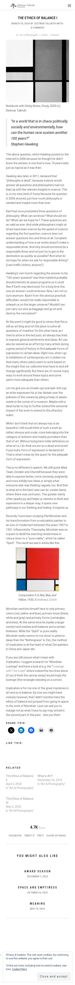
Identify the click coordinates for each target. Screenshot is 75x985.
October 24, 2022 (37, 892)
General (55, 34)
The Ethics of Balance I (37, 18)
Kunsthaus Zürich (46, 599)
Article (44, 34)
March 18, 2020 (20, 23)
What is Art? (45, 776)
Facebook (15, 835)
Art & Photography (29, 34)
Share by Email (56, 835)
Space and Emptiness (37, 887)
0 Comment (37, 27)
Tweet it (29, 835)
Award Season (37, 871)
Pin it (40, 835)
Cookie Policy (19, 969)
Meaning (37, 903)
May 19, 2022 (37, 908)
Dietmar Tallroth (45, 23)
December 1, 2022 (37, 876)
